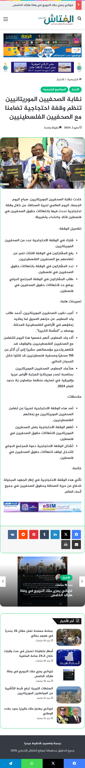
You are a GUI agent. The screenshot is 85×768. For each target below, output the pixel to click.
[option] (42, 582)
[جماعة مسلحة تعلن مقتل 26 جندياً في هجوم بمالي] (68, 637)
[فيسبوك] (76, 534)
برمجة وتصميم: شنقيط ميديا (42, 743)
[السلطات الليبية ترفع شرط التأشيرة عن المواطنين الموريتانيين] (68, 694)
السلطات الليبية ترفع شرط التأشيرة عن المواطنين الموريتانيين (29, 691)
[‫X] (65, 534)
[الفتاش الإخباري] (55, 19)
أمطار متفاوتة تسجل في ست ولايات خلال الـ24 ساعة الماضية (28, 654)
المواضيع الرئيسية (54, 89)
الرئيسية (73, 79)
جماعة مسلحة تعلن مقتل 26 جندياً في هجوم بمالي (29, 633)
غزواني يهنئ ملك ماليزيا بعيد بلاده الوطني (28, 711)
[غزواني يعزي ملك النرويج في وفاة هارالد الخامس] (68, 675)
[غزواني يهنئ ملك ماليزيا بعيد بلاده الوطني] (68, 715)
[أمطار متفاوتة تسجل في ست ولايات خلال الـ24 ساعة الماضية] (68, 657)
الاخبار (60, 79)
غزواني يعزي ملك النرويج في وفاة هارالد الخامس (43, 5)
